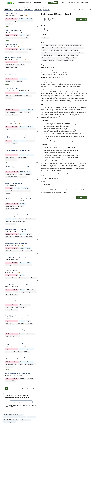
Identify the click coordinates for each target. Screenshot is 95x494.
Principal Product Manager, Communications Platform (17, 284)
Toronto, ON (32, 417)
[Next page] (33, 388)
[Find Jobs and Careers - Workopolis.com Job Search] (9, 2)
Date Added (45, 7)
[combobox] (24, 2)
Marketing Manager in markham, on (14, 414)
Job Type (26, 7)
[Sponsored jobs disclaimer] (91, 9)
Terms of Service (27, 405)
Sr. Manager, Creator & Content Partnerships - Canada (17, 357)
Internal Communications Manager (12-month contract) (18, 150)
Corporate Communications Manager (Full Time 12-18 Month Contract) (19, 343)
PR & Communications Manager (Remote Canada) (16, 214)
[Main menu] (91, 2)
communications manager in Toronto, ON (15, 417)
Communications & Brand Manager (13, 88)
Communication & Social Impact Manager (14, 329)
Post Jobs (73, 2)
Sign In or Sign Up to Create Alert (22, 402)
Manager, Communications (11, 44)
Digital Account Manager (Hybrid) (12, 13)
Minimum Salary (37, 7)
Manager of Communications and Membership (15, 136)
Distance (15, 7)
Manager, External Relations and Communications (16, 243)
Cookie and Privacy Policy (9, 406)
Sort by (4, 7)
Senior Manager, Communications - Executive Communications (19, 199)
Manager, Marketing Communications (13, 183)
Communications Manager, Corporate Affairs (15, 300)
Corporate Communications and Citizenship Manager (17, 373)
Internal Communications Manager (13, 30)
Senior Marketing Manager (12, 419)
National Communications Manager (13, 57)
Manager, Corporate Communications (13, 121)
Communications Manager (11, 74)
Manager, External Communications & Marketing (16, 258)
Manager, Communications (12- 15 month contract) (17, 105)
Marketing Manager (10, 422)
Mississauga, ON (26, 419)
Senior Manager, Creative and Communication (15, 229)
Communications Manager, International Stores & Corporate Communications (19, 315)
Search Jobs (53, 2)
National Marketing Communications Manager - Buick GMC (18, 167)
